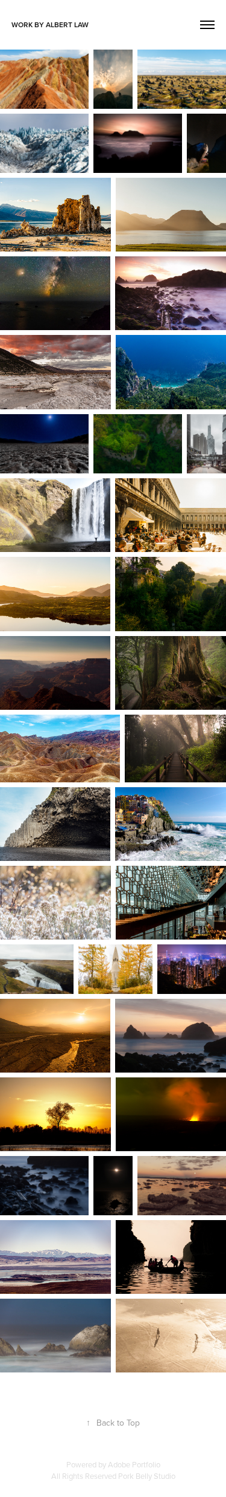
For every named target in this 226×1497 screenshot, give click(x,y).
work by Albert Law (50, 24)
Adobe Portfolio (134, 1464)
